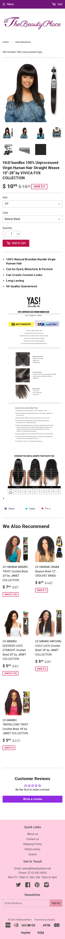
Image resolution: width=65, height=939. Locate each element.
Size (5, 197)
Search (32, 854)
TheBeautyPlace (23, 919)
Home (6, 42)
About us (32, 834)
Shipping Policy (32, 844)
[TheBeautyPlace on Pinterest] (37, 885)
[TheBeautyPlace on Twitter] (18, 885)
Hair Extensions (23, 42)
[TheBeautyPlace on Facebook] (27, 885)
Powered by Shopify (45, 919)
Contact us (32, 839)
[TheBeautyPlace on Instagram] (46, 885)
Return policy (32, 849)
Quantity (7, 228)
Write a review (32, 799)
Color (5, 212)
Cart (59, 4)
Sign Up (56, 903)
